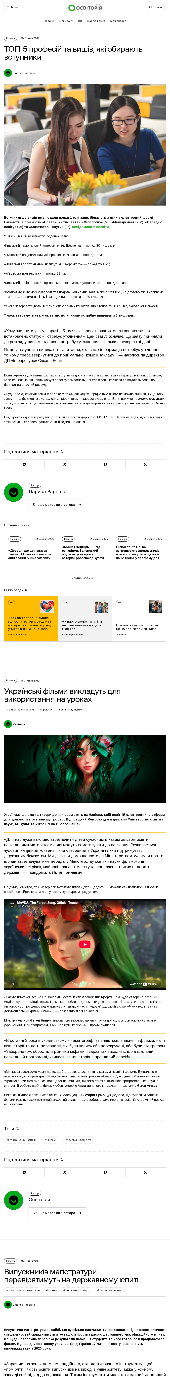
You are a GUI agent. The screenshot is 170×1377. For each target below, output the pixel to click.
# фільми (46, 709)
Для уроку (66, 20)
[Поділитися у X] (64, 464)
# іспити (51, 1290)
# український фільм (20, 709)
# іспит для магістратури (23, 1290)
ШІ (80, 20)
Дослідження (96, 20)
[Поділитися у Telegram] (24, 464)
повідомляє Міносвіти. (91, 227)
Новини (49, 20)
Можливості (118, 20)
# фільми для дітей (71, 709)
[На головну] (85, 7)
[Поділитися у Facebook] (105, 464)
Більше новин (82, 578)
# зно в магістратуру (77, 1290)
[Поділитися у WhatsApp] (145, 464)
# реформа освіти (109, 1290)
